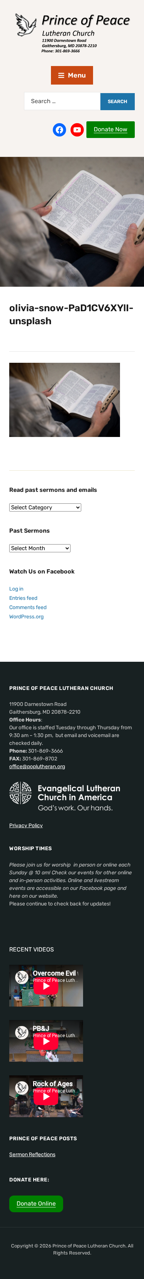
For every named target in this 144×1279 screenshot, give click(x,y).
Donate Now (110, 129)
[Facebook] (59, 130)
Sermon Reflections (32, 1154)
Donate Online (36, 1203)
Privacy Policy (26, 825)
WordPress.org (26, 617)
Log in (16, 589)
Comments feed (28, 607)
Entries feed (23, 598)
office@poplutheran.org (37, 766)
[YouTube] (77, 130)
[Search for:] (62, 101)
